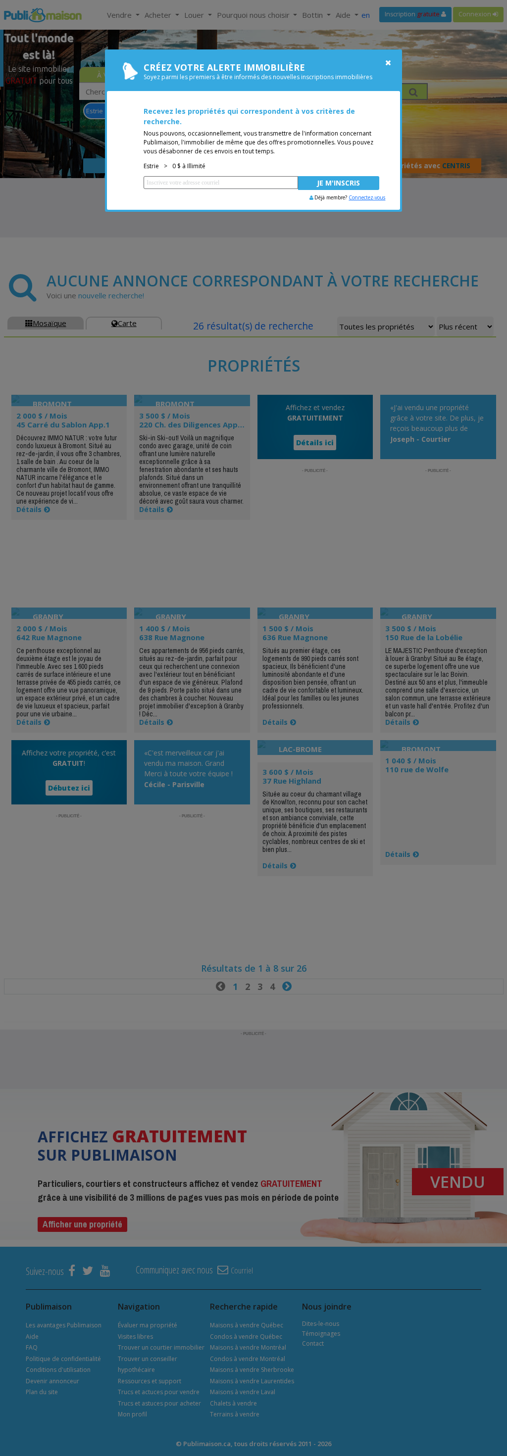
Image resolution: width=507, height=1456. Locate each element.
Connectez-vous (367, 197)
